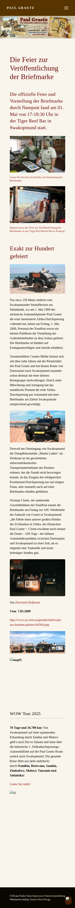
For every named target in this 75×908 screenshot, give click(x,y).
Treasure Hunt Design (39, 899)
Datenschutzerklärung (55, 895)
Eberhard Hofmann (27, 602)
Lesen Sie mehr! (20, 784)
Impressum (37, 895)
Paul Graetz (20, 8)
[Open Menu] (66, 8)
